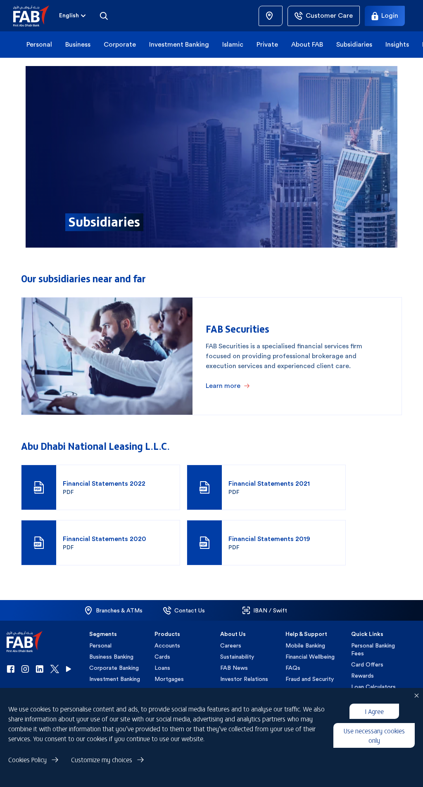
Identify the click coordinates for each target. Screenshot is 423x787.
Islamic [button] (232, 44)
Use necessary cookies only (374, 735)
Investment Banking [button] (179, 44)
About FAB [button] (307, 44)
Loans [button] (162, 667)
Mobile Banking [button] (305, 645)
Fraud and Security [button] (309, 679)
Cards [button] (162, 656)
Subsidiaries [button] (354, 44)
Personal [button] (39, 44)
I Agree (374, 711)
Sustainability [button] (237, 656)
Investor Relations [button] (244, 679)
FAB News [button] (234, 667)
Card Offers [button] (367, 664)
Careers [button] (230, 645)
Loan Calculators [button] (373, 686)
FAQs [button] (292, 667)
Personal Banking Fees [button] (373, 649)
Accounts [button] (167, 645)
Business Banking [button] (111, 656)
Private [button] (267, 44)
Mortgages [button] (169, 679)
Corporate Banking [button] (114, 667)
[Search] (103, 15)
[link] (271, 16)
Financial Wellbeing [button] (310, 656)
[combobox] (73, 16)
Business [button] (77, 44)
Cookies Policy (27, 759)
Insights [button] (397, 44)
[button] (36, 16)
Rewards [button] (362, 675)
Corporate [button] (120, 44)
